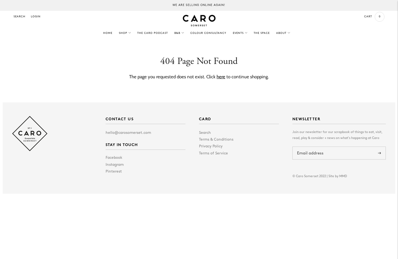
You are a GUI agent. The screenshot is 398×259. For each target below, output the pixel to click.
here (221, 76)
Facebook (114, 158)
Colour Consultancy (208, 33)
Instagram (115, 165)
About (281, 33)
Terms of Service (213, 153)
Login (36, 16)
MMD (343, 176)
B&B (177, 33)
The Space (262, 33)
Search (19, 16)
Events (238, 33)
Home (107, 33)
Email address (311, 146)
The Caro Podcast (152, 33)
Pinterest (114, 172)
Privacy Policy (211, 146)
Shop (123, 33)
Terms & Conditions (216, 140)
